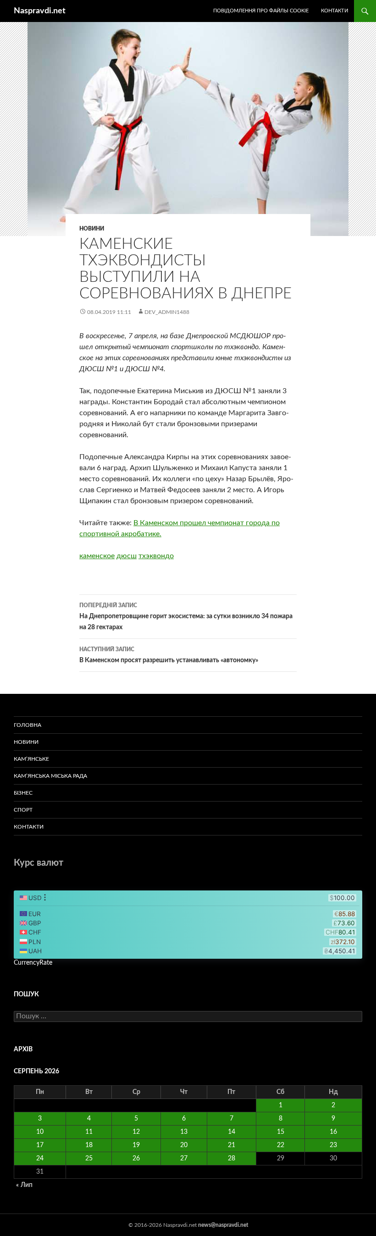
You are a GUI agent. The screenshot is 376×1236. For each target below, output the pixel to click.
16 (333, 1132)
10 (40, 1132)
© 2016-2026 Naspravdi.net (163, 1225)
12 (136, 1132)
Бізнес (23, 793)
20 (184, 1145)
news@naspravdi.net (223, 1225)
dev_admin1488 (166, 312)
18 (89, 1145)
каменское (97, 556)
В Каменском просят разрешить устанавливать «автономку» (168, 655)
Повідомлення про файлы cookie (261, 10)
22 (280, 1145)
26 (136, 1158)
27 (184, 1158)
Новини (91, 228)
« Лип (24, 1185)
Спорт (23, 810)
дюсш (126, 556)
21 (231, 1145)
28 (231, 1158)
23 (333, 1145)
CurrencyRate (33, 963)
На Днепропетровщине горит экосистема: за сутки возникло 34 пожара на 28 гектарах (186, 617)
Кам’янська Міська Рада (50, 776)
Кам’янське (31, 759)
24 (40, 1158)
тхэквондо (156, 556)
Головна (27, 725)
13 (184, 1132)
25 (89, 1158)
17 (40, 1145)
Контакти (334, 10)
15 (280, 1132)
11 (89, 1132)
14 (231, 1132)
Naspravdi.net (40, 11)
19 (136, 1145)
